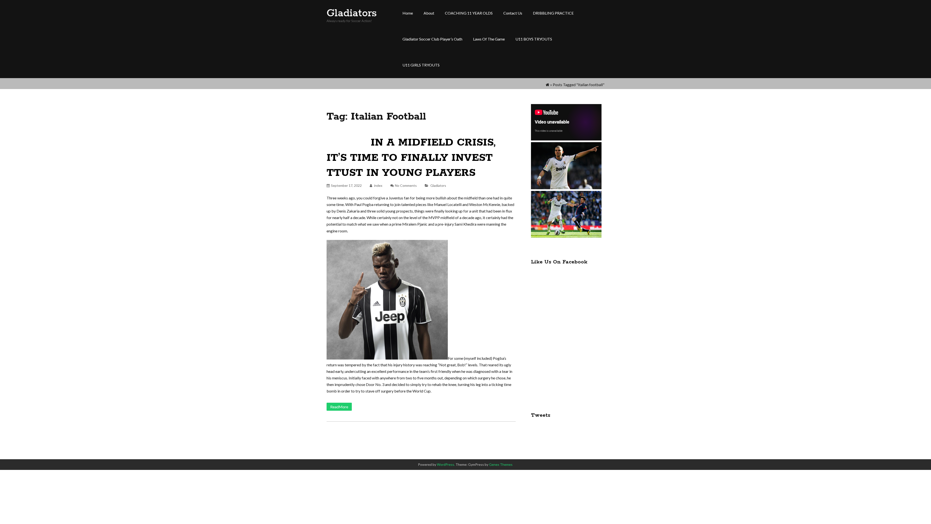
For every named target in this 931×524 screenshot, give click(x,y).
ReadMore (339, 406)
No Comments (406, 185)
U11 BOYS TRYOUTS (533, 39)
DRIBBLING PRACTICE (553, 13)
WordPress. (446, 464)
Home (407, 13)
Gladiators (352, 13)
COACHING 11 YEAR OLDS (469, 13)
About (429, 13)
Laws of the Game (489, 39)
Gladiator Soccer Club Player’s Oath (432, 39)
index (377, 185)
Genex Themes (501, 464)
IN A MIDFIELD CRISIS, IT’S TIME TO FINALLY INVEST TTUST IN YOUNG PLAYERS (411, 158)
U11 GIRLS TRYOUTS (421, 65)
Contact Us (512, 13)
